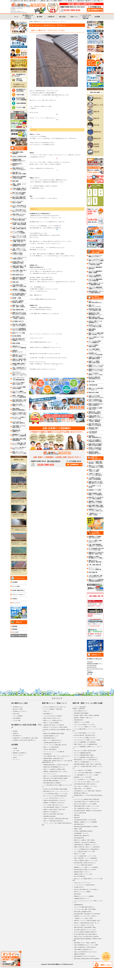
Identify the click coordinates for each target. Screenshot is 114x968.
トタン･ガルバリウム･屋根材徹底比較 (18, 378)
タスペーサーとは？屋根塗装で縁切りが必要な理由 (86, 799)
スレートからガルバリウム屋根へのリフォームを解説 (96, 260)
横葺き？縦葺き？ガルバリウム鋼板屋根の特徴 (96, 284)
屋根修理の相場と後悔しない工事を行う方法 (95, 309)
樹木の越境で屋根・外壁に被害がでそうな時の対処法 (96, 506)
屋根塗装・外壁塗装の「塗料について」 (84, 717)
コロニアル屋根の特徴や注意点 (94, 346)
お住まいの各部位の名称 (19, 156)
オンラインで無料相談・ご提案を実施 (52, 709)
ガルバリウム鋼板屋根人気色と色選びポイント (95, 276)
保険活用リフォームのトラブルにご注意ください (96, 510)
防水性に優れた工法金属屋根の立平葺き (18, 262)
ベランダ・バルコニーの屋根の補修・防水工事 (54, 744)
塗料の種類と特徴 (94, 596)
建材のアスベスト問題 (18, 333)
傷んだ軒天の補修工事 (79, 876)
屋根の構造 (15, 181)
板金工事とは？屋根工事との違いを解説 (19, 173)
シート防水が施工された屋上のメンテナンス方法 (19, 210)
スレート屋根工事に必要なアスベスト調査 (84, 851)
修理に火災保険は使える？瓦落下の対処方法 (96, 404)
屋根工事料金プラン (48, 713)
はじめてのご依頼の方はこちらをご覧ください (54, 706)
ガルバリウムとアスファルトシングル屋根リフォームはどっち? (19, 373)
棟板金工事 (97, 138)
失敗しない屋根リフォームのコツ (95, 305)
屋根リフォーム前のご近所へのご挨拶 (94, 470)
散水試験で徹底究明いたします (51, 735)
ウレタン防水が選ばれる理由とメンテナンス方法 (19, 206)
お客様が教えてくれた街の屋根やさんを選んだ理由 (25, 738)
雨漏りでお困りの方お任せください (52, 718)
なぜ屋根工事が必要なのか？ (95, 301)
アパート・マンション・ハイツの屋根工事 (53, 751)
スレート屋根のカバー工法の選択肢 (96, 338)
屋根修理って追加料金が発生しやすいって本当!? (95, 502)
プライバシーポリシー (18, 594)
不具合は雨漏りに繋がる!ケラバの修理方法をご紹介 (86, 801)
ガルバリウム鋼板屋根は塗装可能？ (95, 268)
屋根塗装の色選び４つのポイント (94, 428)
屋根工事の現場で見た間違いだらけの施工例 (95, 424)
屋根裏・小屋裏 (16, 298)
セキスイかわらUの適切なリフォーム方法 (84, 724)
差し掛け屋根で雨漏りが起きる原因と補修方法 (85, 934)
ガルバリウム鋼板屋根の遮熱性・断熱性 (95, 272)
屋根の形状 (15, 282)
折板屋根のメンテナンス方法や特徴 (82, 777)
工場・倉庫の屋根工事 (95, 564)
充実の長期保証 (16, 718)
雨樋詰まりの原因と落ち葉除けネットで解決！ (96, 557)
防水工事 (96, 125)
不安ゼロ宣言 (16, 713)
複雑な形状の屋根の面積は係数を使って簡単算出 (86, 826)
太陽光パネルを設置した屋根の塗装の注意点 (95, 358)
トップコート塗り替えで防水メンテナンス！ (19, 448)
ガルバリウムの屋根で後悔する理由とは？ (18, 383)
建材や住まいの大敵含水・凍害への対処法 (18, 306)
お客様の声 (51, 16)
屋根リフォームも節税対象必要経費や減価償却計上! (96, 580)
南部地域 (14, 626)
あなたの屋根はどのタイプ (80, 710)
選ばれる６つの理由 (18, 709)
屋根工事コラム (38, 21)
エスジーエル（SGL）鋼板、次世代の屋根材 (85, 909)
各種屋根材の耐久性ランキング (81, 898)
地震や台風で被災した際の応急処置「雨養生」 (19, 266)
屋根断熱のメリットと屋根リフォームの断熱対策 (19, 435)
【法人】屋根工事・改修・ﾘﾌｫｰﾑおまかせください (96, 576)
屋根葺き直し (98, 132)
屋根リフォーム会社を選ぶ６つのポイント (96, 389)
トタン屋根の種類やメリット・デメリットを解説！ (86, 775)
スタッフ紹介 (16, 586)
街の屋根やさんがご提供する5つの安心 (28, 16)
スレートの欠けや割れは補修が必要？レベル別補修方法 (87, 772)
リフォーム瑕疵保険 (18, 716)
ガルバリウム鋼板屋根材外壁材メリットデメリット (96, 288)
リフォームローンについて (49, 773)
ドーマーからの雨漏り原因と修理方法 (18, 422)
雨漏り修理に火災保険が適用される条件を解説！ (95, 444)
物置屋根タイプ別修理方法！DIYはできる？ (95, 537)
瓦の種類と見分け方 (18, 321)
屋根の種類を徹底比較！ (92, 330)
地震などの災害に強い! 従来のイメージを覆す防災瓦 (87, 847)
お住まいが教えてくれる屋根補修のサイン (95, 321)
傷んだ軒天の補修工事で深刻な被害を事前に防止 (19, 197)
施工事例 (39, 16)
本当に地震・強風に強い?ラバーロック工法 (19, 271)
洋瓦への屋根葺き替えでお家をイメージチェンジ (19, 368)
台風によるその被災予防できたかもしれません (96, 396)
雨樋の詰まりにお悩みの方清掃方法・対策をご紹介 (96, 553)
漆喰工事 (96, 111)
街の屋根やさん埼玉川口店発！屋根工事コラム (24, 740)
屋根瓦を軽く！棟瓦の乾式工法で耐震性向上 (95, 412)
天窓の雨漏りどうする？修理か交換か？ (19, 426)
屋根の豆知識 (16, 343)
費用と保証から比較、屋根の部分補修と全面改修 (96, 317)
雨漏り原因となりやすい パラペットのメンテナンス (56, 791)
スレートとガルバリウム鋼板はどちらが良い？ (95, 256)
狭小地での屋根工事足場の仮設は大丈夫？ (95, 378)
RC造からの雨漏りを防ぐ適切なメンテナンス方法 (19, 413)
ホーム (16, 16)
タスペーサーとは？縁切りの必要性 (18, 202)
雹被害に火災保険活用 (79, 954)
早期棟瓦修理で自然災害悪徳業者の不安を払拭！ (19, 245)
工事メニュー (74, 16)
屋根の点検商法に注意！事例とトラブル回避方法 (95, 494)
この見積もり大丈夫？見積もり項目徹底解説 (95, 478)
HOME (31, 21)
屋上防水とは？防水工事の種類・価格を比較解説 (19, 223)
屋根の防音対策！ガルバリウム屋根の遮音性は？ (96, 292)
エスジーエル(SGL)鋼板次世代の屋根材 (19, 387)
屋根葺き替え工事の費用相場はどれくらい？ (95, 313)
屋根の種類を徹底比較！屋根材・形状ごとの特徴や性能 (87, 764)
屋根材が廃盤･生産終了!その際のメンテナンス (19, 364)
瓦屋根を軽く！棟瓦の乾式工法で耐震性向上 (85, 842)
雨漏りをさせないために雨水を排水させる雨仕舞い (86, 936)
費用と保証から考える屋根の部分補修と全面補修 (55, 778)
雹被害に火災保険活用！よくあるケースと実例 (95, 448)
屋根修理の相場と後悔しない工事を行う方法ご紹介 (55, 764)
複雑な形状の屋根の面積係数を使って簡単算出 (19, 278)
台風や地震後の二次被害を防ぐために (95, 408)
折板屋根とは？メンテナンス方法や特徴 (95, 354)
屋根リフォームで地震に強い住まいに (52, 740)
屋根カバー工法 (98, 105)
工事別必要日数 (93, 385)
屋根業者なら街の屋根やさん (20, 752)
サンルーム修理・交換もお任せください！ (95, 541)
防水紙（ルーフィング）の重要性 (82, 891)
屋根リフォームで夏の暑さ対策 (51, 747)
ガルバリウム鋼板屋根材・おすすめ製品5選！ (85, 742)
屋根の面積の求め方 (18, 274)
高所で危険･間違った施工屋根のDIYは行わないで (19, 400)
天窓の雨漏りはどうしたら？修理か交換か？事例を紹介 (87, 790)
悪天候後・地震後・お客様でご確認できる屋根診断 (86, 715)
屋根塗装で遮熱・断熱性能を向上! (95, 436)
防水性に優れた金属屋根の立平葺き (82, 911)
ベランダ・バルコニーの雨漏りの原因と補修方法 (19, 228)
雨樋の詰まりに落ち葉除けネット (51, 811)
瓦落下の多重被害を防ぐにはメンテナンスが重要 (95, 400)
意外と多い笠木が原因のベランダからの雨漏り (19, 193)
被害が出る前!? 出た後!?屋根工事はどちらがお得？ (96, 482)
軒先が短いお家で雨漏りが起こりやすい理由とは (19, 325)
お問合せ (14, 598)
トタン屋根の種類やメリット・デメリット (95, 350)
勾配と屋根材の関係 (18, 309)
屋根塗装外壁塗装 (96, 145)
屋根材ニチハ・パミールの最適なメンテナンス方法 (96, 366)
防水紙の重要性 (16, 336)
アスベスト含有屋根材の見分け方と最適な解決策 (19, 329)
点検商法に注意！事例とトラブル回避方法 (53, 725)
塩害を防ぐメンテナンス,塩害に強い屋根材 (19, 355)
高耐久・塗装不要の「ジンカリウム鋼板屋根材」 (86, 858)
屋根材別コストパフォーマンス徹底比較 (19, 347)
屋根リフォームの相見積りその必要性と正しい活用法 (96, 466)
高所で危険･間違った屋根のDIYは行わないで (85, 862)
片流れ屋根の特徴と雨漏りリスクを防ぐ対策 (19, 285)
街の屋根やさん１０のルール (20, 711)
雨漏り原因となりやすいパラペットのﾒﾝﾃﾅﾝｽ (19, 215)
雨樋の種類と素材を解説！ (49, 816)
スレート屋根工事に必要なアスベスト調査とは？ (19, 444)
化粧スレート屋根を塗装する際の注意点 (94, 362)
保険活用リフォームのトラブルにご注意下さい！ (86, 916)
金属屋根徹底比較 (78, 904)
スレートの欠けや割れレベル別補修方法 (95, 342)
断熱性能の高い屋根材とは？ (16, 431)
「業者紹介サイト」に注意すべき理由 (95, 514)
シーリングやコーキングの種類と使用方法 (19, 258)
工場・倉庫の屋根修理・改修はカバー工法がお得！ (96, 545)
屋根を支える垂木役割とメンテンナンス (18, 405)
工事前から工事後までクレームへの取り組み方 (95, 474)
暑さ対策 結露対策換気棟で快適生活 (18, 301)
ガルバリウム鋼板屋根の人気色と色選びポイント (86, 757)
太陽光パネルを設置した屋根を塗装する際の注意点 (55, 818)
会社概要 (97, 16)
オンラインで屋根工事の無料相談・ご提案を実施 (95, 462)
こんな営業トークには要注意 (95, 486)
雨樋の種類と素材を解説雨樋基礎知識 (19, 439)
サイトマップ (16, 602)
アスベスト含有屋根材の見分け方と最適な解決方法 (86, 849)
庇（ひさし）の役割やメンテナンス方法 (19, 418)
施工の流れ (62, 16)
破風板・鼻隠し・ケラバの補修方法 (82, 788)
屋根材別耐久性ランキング (17, 351)
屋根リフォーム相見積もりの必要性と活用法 (54, 769)
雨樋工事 (96, 118)
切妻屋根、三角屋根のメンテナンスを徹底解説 (19, 290)
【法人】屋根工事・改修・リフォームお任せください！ (57, 756)
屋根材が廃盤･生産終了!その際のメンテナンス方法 (86, 806)
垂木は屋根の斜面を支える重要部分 (52, 782)
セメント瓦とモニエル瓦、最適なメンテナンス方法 (86, 781)
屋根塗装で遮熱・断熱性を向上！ (82, 835)
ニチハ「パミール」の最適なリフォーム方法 (85, 726)
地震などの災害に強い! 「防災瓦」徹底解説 (95, 420)
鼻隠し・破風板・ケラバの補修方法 (19, 184)
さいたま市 (15, 632)
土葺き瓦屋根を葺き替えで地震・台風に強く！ (19, 241)
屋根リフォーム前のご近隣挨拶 (51, 722)
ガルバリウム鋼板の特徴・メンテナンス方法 (85, 856)
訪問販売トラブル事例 (95, 490)
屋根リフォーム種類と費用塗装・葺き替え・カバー (96, 334)
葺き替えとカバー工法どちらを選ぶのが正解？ (95, 325)
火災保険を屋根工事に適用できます (52, 742)
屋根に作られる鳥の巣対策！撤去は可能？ (53, 814)
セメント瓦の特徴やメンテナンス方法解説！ (19, 232)
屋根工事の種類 (95, 92)
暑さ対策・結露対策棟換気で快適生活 (83, 831)
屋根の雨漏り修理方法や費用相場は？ (19, 409)
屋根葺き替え (98, 98)
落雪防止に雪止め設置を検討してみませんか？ (54, 800)
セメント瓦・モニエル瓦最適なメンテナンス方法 (19, 236)
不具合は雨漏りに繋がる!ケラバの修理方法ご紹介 (19, 189)
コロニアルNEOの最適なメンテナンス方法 (95, 374)
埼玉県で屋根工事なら (18, 590)
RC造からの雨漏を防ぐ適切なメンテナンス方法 (85, 860)
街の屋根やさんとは (18, 706)
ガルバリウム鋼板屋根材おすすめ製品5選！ (95, 280)
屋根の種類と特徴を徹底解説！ (18, 152)
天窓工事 (96, 152)
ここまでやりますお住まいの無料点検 (85, 16)
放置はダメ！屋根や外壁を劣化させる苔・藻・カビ (86, 923)
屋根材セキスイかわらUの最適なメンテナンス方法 (96, 370)
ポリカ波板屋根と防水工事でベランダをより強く (96, 549)
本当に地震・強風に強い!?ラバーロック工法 (85, 929)
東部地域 (14, 629)
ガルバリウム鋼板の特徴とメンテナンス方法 (19, 392)
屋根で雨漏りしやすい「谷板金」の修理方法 (18, 317)
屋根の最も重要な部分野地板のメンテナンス (18, 339)
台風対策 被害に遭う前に (49, 738)
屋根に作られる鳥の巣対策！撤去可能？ (95, 561)
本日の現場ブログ (17, 735)
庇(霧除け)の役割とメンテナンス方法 (17, 253)
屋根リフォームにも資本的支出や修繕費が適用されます (57, 776)
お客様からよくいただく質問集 (81, 722)
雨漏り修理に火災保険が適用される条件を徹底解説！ (87, 958)
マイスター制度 (16, 720)
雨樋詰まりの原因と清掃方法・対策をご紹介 (54, 809)
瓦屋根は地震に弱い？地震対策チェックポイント (96, 416)
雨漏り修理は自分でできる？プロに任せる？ (19, 168)
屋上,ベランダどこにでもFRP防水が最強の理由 (19, 219)
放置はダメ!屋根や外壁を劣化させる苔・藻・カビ (19, 360)
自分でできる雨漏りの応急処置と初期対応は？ (95, 440)
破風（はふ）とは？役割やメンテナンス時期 (19, 452)
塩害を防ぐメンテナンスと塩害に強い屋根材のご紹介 (87, 920)
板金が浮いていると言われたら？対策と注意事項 (96, 498)
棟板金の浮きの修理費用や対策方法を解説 (19, 177)
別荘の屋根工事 (93, 572)
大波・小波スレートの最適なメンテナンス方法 (19, 249)
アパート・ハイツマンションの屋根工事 (95, 568)
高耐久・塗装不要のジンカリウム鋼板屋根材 (19, 396)
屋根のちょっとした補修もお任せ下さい (53, 720)
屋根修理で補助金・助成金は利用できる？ (95, 452)
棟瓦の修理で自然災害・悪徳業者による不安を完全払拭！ (88, 810)
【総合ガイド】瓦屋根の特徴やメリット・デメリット (87, 761)
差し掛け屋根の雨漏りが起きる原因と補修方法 (19, 294)
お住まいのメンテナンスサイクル (82, 882)
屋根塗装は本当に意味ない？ (17, 164)
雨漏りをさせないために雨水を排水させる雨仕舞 (19, 313)
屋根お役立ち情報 (94, 392)
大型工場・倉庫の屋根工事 (49, 749)
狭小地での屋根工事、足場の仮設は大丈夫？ (85, 735)
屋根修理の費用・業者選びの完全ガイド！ (19, 160)
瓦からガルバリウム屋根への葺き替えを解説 (95, 264)
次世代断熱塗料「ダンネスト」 (93, 432)
